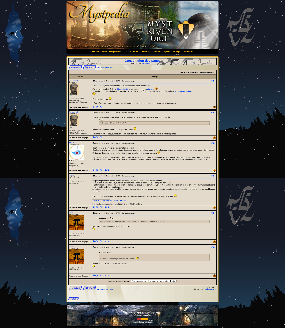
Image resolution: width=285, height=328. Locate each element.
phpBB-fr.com (147, 315)
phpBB (138, 314)
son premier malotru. (184, 91)
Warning (150, 89)
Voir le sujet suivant (207, 72)
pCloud (123, 200)
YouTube (105, 200)
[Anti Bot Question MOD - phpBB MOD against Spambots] (142, 319)
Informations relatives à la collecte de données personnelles (142, 312)
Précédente (146, 63)
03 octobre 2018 (123, 89)
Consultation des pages (142, 60)
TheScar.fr (96, 200)
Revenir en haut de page (78, 107)
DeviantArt (114, 200)
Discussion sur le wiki (105, 67)
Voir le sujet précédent (189, 72)
